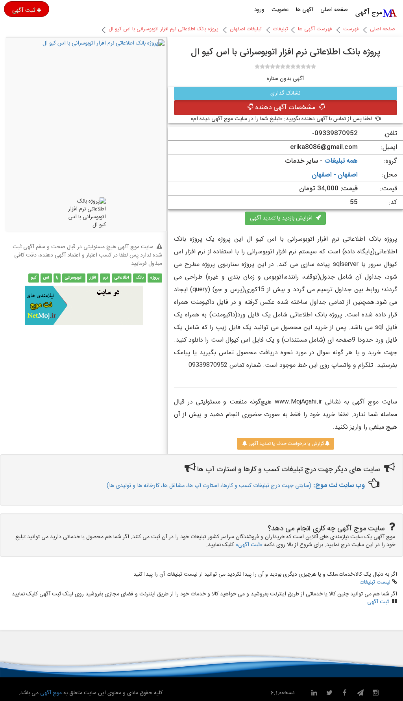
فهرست (351, 29)
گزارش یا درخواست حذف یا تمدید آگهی (285, 444)
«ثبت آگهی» (249, 545)
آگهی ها (304, 10)
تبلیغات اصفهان (246, 29)
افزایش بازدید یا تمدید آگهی (283, 218)
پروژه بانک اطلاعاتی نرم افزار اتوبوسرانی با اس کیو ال (163, 29)
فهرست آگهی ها (315, 29)
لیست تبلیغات (374, 582)
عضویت (280, 10)
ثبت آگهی (23, 10)
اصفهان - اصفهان (335, 174)
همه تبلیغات (341, 161)
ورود (259, 10)
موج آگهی (50, 693)
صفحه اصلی (334, 10)
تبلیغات (280, 29)
